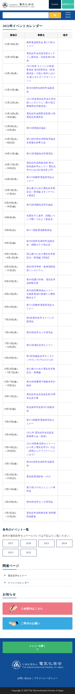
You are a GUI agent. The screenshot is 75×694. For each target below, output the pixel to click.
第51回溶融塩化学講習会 (40, 153)
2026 (28, 543)
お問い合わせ (24, 678)
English (55, 4)
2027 (10, 543)
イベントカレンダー (18, 582)
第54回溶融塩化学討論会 (40, 204)
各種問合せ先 (68, 4)
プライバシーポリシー (46, 678)
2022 (28, 552)
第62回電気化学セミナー (40, 345)
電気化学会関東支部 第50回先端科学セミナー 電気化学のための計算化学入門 (41, 166)
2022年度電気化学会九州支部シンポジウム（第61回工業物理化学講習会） (41, 103)
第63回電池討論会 (36, 128)
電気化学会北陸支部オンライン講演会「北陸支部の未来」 (41, 57)
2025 (46, 543)
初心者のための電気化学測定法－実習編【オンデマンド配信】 (41, 192)
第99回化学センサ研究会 (40, 332)
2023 (10, 552)
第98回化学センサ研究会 (40, 502)
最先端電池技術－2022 (39, 476)
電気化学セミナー (17, 575)
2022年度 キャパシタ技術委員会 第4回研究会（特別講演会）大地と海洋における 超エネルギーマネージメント (41, 73)
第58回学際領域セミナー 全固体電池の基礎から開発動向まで (41, 294)
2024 (64, 543)
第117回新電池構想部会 (39, 230)
